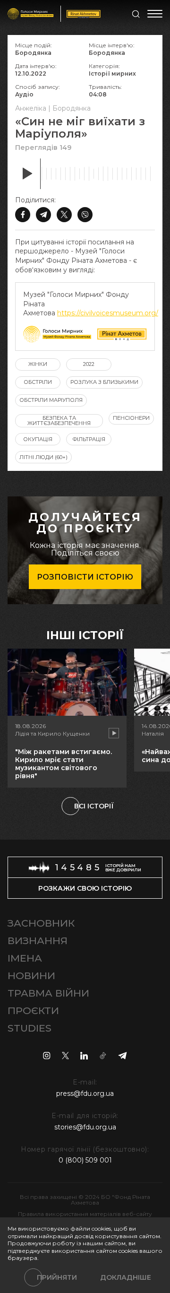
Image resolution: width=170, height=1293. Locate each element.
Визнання (38, 940)
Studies (29, 1028)
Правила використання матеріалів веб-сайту (85, 1213)
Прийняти (57, 1277)
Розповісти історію (85, 577)
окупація (37, 439)
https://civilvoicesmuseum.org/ (107, 313)
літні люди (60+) (43, 457)
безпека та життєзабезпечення (59, 420)
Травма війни (48, 993)
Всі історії (94, 806)
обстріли (38, 382)
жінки (37, 364)
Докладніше (125, 1277)
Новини (31, 975)
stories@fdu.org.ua (85, 1127)
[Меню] (154, 14)
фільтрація (89, 439)
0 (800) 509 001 (85, 1160)
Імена (25, 958)
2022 (88, 364)
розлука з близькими (104, 382)
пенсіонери (131, 418)
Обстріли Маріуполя (51, 400)
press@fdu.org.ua (85, 1093)
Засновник (41, 923)
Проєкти (33, 1010)
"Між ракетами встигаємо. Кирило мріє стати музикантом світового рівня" (63, 763)
